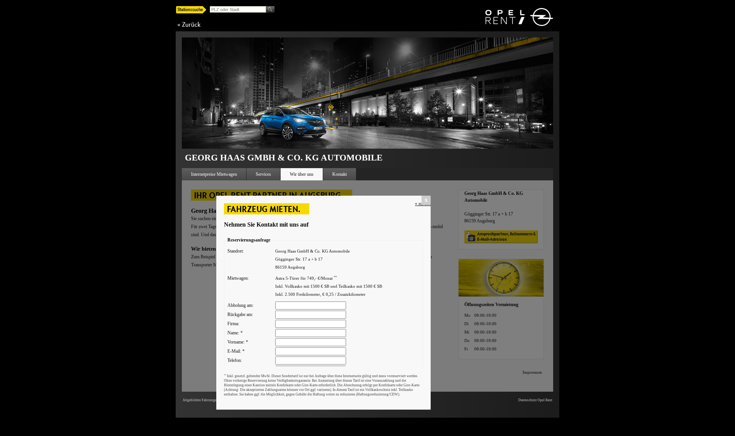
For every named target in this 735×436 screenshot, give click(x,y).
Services (263, 174)
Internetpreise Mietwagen (214, 174)
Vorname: (237, 342)
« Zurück (189, 24)
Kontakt (339, 174)
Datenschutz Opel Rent (535, 400)
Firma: (233, 323)
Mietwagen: (238, 278)
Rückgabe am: (240, 314)
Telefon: (234, 360)
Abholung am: (240, 305)
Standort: (235, 251)
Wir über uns (302, 174)
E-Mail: (236, 351)
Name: (235, 333)
